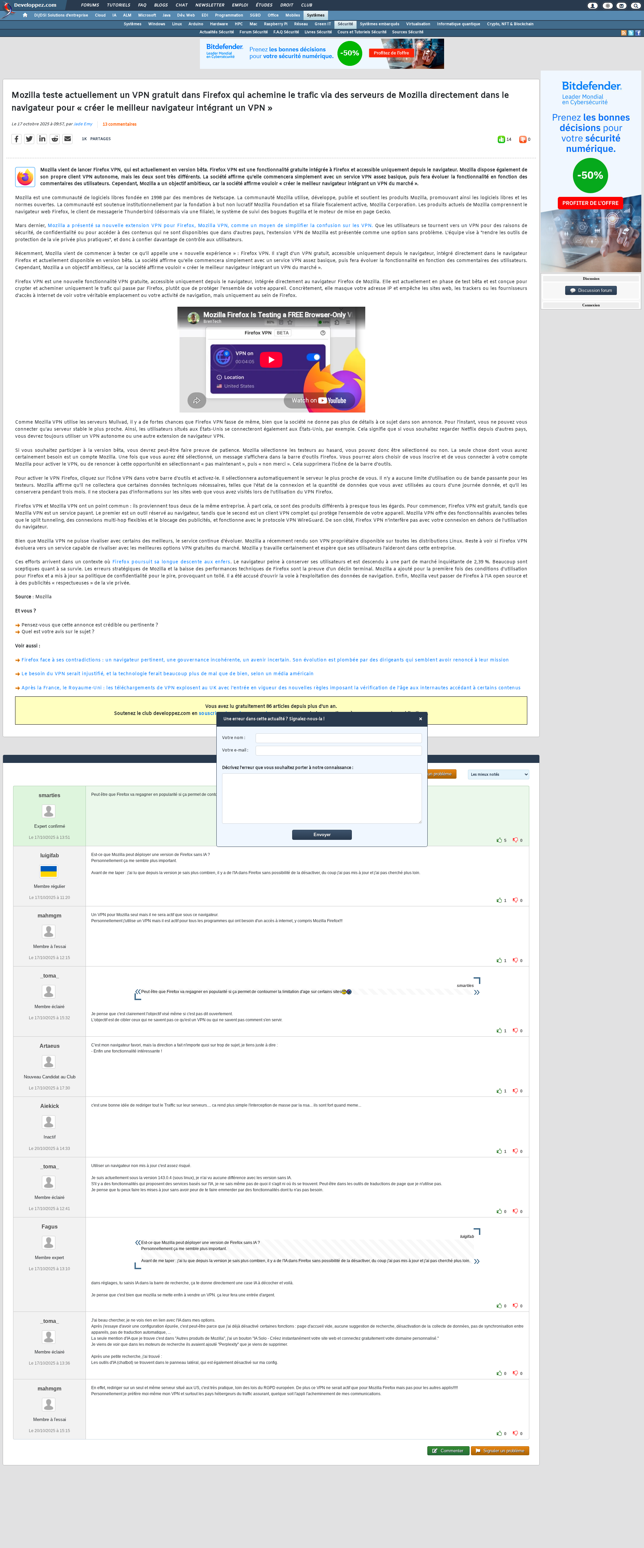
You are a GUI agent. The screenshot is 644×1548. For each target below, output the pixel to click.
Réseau (301, 24)
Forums (89, 5)
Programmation (229, 15)
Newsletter (209, 5)
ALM (127, 15)
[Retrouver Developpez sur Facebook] (638, 33)
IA (114, 15)
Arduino (196, 24)
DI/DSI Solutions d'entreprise (61, 15)
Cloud (100, 15)
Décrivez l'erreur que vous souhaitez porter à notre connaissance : (287, 768)
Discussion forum (594, 290)
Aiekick (49, 1106)
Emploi (239, 5)
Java (166, 15)
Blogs (160, 5)
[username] (339, 738)
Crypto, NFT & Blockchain (510, 24)
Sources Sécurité (408, 32)
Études (264, 5)
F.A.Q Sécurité (286, 32)
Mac (253, 24)
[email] (339, 751)
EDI (205, 15)
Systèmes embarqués (379, 24)
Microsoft (147, 15)
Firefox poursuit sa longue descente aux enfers (171, 562)
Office (273, 15)
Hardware (219, 24)
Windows (156, 24)
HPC (239, 24)
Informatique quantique (458, 24)
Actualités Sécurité (217, 32)
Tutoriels (118, 5)
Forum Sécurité (253, 32)
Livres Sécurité (318, 32)
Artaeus (50, 1046)
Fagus (50, 1227)
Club (306, 5)
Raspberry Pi (275, 24)
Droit (286, 5)
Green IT (323, 24)
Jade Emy (82, 124)
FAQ (142, 5)
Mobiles (292, 15)
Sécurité (345, 24)
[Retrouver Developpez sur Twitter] (631, 33)
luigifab (49, 855)
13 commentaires (120, 124)
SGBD (255, 15)
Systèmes (316, 15)
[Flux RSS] (624, 33)
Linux (177, 24)
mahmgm (49, 915)
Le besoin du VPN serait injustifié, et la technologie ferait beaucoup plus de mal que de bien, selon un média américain (167, 674)
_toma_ (49, 976)
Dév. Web (186, 15)
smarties (49, 795)
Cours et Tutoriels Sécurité (362, 32)
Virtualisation (418, 24)
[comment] (322, 798)
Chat (181, 5)
